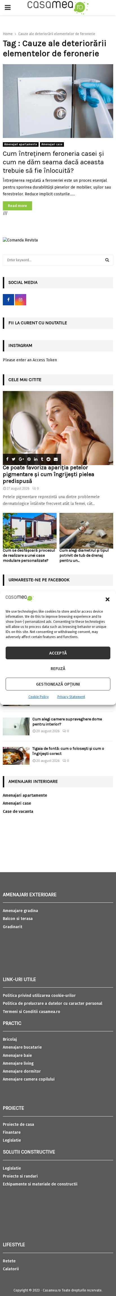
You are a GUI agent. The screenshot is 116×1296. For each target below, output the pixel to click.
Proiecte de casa (18, 1124)
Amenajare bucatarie (22, 1047)
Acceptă (58, 653)
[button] (107, 599)
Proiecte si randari (20, 1176)
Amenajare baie (17, 1055)
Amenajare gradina (20, 910)
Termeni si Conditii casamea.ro (31, 1011)
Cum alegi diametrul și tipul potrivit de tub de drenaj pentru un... (84, 555)
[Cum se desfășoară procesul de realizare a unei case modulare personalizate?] (30, 531)
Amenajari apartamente (20, 144)
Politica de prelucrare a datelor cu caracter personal (52, 1003)
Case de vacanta (18, 811)
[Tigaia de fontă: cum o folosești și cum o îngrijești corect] (16, 756)
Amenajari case (52, 144)
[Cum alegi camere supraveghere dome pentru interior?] (16, 726)
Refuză (58, 668)
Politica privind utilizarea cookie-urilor (39, 995)
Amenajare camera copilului (29, 1079)
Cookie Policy (38, 697)
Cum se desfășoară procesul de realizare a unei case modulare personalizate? (29, 555)
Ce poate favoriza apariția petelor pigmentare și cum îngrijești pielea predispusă (48, 474)
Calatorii (11, 1269)
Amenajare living (18, 1063)
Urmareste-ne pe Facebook (39, 579)
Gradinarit (12, 927)
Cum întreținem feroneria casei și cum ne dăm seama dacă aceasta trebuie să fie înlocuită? (53, 162)
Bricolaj (10, 1039)
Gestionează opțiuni (58, 684)
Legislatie (12, 1140)
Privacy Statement (71, 697)
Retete (9, 1261)
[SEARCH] (107, 260)
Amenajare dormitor (22, 1071)
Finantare (12, 1132)
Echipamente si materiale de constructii (40, 1184)
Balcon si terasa (18, 918)
